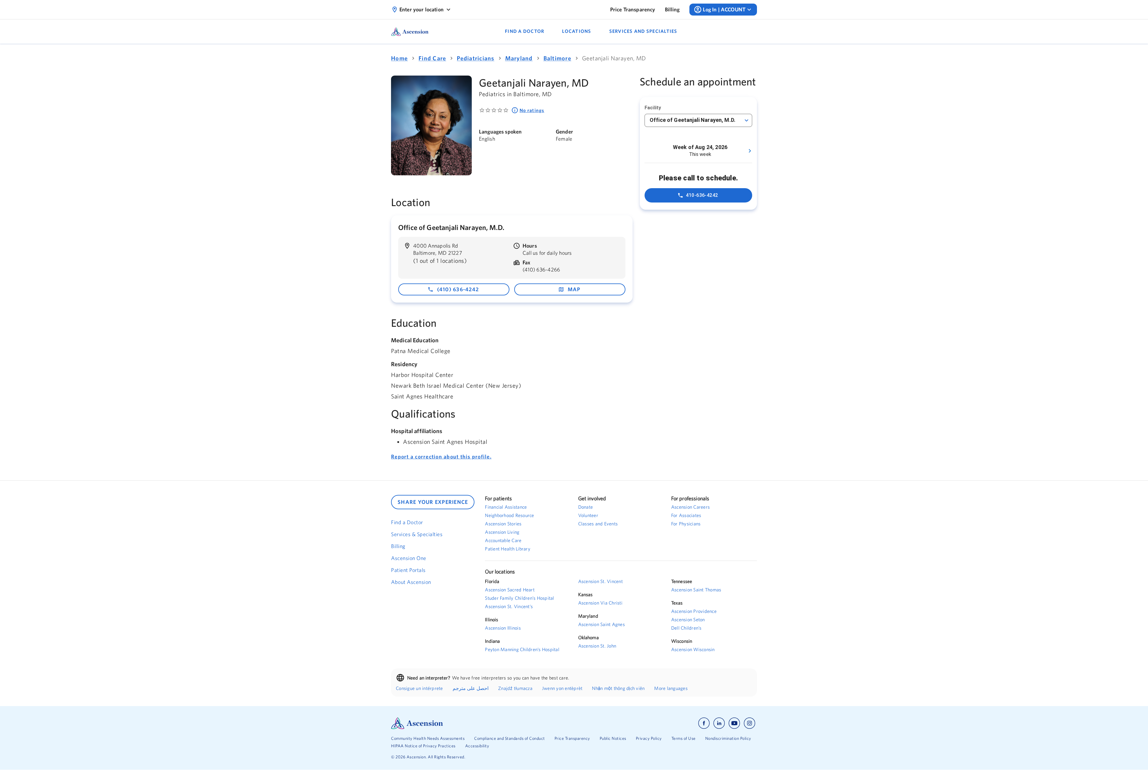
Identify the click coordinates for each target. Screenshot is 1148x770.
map (574, 289)
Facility (653, 108)
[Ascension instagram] (749, 723)
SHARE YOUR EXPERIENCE (433, 502)
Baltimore (557, 58)
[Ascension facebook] (704, 723)
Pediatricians (475, 58)
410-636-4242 (702, 195)
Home (399, 58)
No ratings (532, 110)
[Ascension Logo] (482, 723)
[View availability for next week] (750, 151)
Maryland (519, 58)
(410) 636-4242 (458, 289)
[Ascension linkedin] (719, 723)
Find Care (432, 58)
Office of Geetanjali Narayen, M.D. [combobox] (692, 120)
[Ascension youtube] (734, 723)
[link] (632, 9)
